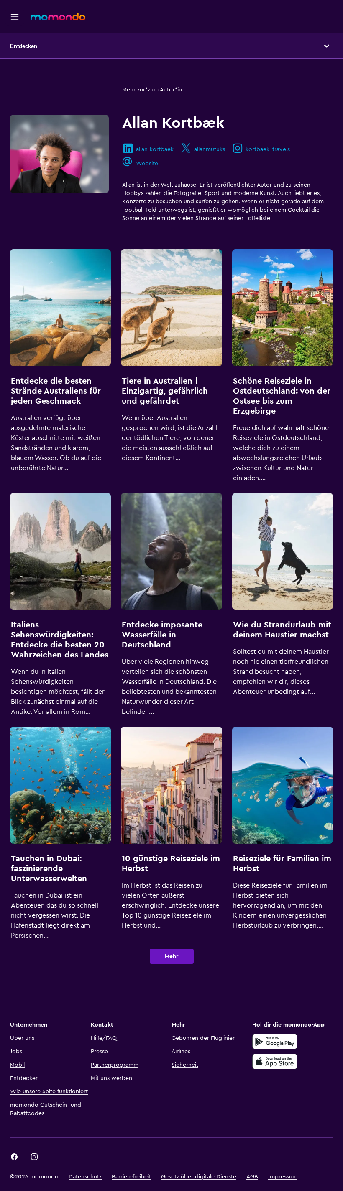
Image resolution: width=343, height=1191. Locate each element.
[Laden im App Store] (274, 1061)
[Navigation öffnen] (14, 17)
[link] (14, 1157)
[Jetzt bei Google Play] (274, 1041)
